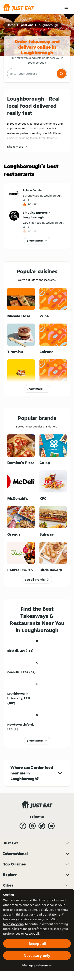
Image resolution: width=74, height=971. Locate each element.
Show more (15, 146)
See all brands (35, 580)
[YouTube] (51, 826)
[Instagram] (32, 826)
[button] (61, 73)
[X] (42, 826)
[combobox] (31, 73)
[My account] (66, 7)
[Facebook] (23, 826)
